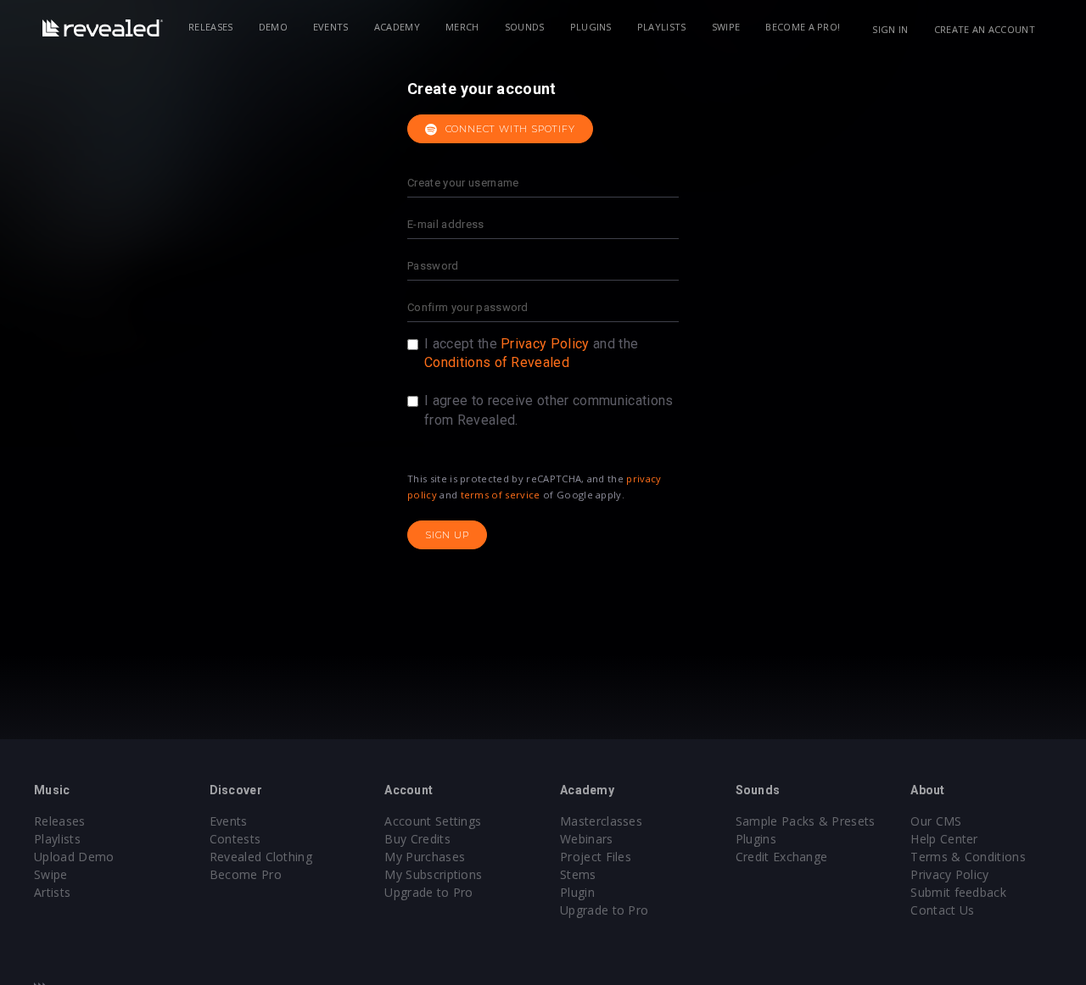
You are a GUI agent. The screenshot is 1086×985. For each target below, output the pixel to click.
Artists (52, 892)
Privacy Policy (545, 344)
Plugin (577, 892)
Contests (235, 839)
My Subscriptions (433, 874)
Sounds (525, 26)
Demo (273, 26)
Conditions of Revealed (496, 362)
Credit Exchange (782, 857)
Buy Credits (417, 839)
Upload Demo (74, 857)
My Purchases (424, 857)
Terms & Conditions (968, 857)
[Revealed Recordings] (102, 28)
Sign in (890, 29)
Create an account (984, 29)
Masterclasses (601, 821)
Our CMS (935, 821)
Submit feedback (958, 892)
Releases (210, 26)
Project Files (595, 857)
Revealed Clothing (261, 857)
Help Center (944, 839)
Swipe (726, 26)
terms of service (500, 494)
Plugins (591, 26)
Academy (397, 26)
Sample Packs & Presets (806, 821)
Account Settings (432, 821)
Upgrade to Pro (428, 892)
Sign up (447, 535)
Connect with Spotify (508, 129)
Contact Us (942, 910)
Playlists (661, 26)
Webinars (586, 839)
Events (331, 26)
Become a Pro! (802, 26)
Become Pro (246, 874)
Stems (578, 874)
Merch (462, 26)
